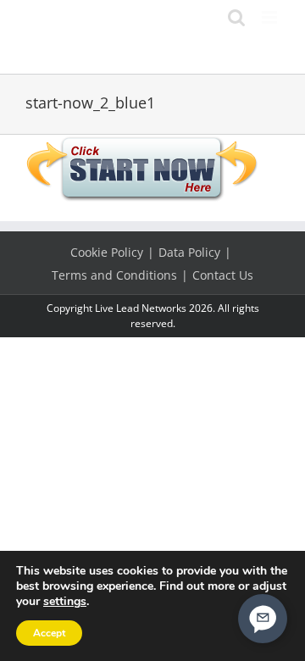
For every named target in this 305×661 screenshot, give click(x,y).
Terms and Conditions (114, 275)
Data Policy (189, 252)
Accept (49, 633)
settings (64, 601)
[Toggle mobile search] (236, 17)
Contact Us (222, 275)
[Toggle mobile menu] (271, 17)
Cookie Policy (106, 252)
